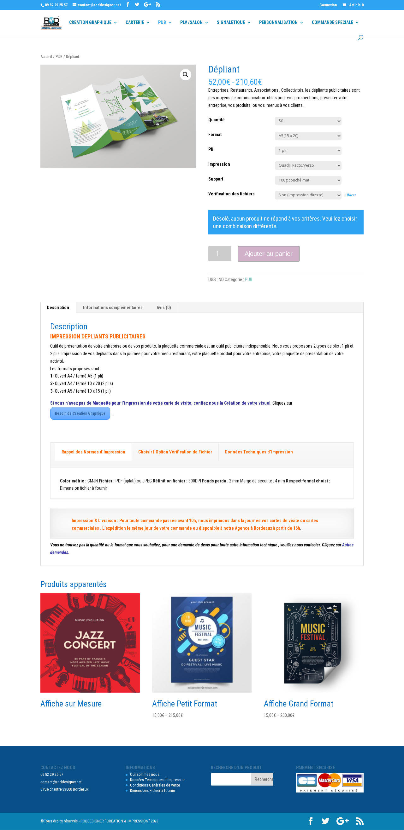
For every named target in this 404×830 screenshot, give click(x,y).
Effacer (350, 195)
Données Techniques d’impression (158, 779)
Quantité (216, 119)
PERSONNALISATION (278, 22)
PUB (162, 22)
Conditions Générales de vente (155, 785)
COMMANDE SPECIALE (332, 22)
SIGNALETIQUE (231, 22)
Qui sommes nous (144, 774)
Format (215, 134)
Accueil (46, 56)
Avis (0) (164, 307)
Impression (219, 164)
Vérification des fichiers (231, 193)
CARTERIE (135, 22)
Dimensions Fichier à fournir (152, 790)
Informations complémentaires (113, 307)
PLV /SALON (191, 22)
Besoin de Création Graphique (80, 413)
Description (58, 307)
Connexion (328, 5)
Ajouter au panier (269, 253)
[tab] (58, 307)
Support (215, 179)
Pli (210, 149)
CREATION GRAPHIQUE (90, 22)
